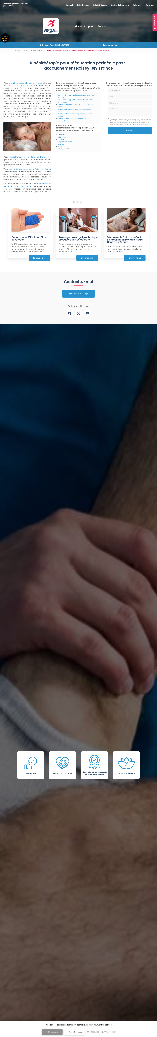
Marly (60, 146)
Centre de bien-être (119, 5)
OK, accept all (53, 1032)
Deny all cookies (75, 1032)
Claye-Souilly (63, 137)
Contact (150, 5)
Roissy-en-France (37, 50)
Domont (61, 139)
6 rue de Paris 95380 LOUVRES (55, 45)
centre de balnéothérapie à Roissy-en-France (30, 169)
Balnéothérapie (100, 5)
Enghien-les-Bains (65, 142)
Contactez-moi (110, 45)
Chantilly (61, 135)
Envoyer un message (78, 293)
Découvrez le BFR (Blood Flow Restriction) (28, 238)
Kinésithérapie (83, 5)
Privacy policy (110, 1032)
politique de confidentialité (138, 124)
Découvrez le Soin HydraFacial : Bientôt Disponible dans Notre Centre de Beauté (125, 240)
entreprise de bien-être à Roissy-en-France (27, 185)
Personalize (94, 1032)
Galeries (136, 5)
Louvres (61, 144)
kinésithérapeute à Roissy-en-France (25, 83)
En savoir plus (39, 258)
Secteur (26, 50)
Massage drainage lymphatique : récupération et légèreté (78, 238)
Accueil (69, 5)
